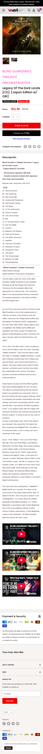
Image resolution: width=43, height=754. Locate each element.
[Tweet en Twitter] (34, 146)
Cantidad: (6, 117)
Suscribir (10, 701)
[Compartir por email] (39, 146)
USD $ (6, 712)
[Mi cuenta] (34, 10)
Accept (8, 748)
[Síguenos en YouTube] (17, 723)
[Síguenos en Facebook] (4, 723)
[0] (38, 10)
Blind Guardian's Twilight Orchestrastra (16, 77)
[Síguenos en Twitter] (8, 723)
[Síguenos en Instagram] (13, 723)
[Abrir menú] (3, 10)
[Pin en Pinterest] (30, 146)
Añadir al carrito (21, 125)
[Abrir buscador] (29, 10)
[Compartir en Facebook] (25, 146)
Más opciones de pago (21, 138)
